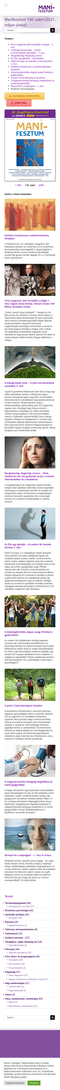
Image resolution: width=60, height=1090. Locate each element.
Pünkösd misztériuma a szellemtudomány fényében (31, 68)
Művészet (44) (12, 949)
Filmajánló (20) (16, 959)
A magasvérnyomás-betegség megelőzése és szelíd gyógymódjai (32, 82)
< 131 (18, 185)
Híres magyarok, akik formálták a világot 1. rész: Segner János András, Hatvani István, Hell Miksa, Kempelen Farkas (30, 304)
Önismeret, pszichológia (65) (19, 910)
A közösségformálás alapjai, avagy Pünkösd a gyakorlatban (32, 73)
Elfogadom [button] (34, 1083)
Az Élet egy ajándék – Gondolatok (27, 58)
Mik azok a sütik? (18, 1076)
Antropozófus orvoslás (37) (21, 906)
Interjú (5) (10, 994)
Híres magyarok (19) (18, 975)
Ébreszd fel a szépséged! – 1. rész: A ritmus (28, 855)
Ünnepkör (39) (15, 917)
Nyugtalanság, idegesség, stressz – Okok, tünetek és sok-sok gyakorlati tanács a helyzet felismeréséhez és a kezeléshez (29, 476)
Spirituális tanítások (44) (17, 914)
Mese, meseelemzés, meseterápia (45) (24, 998)
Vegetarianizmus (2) (18, 925)
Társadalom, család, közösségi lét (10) (23, 942)
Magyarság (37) (12, 972)
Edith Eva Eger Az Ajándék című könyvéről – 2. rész (32, 62)
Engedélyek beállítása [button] (15, 1083)
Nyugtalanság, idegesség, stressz (26, 55)
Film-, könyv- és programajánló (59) (22, 956)
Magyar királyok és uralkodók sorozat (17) (28, 979)
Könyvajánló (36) (17, 963)
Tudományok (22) (13, 933)
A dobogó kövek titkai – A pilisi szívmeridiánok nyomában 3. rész (29, 384)
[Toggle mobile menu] (6, 4)
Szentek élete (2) (16, 986)
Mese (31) (13, 1002)
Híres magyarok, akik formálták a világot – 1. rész (32, 46)
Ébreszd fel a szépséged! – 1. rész (27, 86)
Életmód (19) (11, 922)
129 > (42, 185)
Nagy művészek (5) (17, 990)
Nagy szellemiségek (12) (17, 983)
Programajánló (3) (17, 967)
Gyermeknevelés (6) (18, 945)
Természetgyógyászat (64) (18, 903)
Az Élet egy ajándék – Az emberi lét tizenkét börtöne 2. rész (28, 545)
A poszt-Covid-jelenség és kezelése (28, 77)
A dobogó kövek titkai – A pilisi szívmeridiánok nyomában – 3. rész (28, 51)
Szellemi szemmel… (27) (17, 937)
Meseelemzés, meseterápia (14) (23, 1006)
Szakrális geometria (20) (20, 952)
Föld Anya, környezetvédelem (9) (21, 929)
